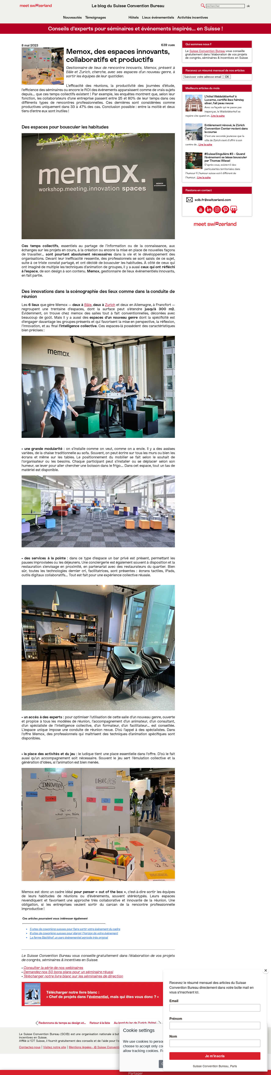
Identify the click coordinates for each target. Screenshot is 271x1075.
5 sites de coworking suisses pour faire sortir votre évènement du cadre (75, 929)
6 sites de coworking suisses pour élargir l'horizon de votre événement (74, 933)
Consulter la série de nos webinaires (53, 968)
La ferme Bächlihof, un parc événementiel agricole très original (69, 937)
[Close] (266, 970)
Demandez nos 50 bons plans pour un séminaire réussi (68, 972)
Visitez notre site (54, 1047)
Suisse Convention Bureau (207, 51)
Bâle (87, 305)
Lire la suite (218, 115)
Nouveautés (72, 17)
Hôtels (134, 17)
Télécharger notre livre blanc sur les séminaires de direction (73, 976)
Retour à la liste (100, 1022)
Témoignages (95, 17)
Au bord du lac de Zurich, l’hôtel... (136, 1022)
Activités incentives (192, 17)
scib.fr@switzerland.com (213, 200)
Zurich (110, 305)
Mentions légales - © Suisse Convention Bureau (101, 1047)
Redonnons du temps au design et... (62, 1022)
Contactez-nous (29, 1047)
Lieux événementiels (158, 17)
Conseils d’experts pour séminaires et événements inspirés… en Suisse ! (135, 29)
